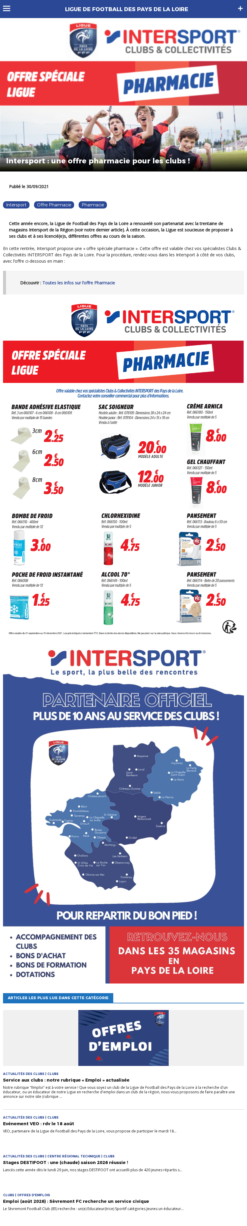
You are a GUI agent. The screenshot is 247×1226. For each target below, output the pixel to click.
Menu (9, 8)
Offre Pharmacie (54, 205)
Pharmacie (93, 205)
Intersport (16, 205)
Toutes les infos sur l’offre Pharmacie (78, 283)
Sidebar (240, 8)
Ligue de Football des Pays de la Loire (126, 9)
